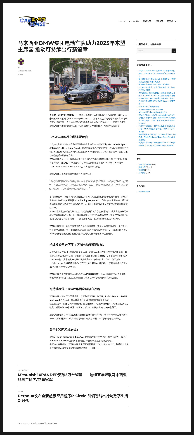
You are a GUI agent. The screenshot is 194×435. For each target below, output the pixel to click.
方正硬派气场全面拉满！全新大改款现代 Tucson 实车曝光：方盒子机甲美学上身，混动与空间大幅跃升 (157, 87)
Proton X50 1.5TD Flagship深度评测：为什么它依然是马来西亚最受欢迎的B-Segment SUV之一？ (157, 101)
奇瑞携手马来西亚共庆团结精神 (151, 109)
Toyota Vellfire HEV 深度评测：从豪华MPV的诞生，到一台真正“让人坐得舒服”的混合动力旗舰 (157, 73)
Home (122, 21)
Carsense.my (23, 423)
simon (20, 67)
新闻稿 (170, 21)
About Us (134, 21)
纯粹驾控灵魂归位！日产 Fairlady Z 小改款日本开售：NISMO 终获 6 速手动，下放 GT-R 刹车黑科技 (157, 129)
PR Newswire (144, 192)
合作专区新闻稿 (145, 164)
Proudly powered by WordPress (44, 423)
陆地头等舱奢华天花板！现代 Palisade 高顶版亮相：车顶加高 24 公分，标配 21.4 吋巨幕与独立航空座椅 (157, 120)
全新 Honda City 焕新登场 (149, 107)
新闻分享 (147, 21)
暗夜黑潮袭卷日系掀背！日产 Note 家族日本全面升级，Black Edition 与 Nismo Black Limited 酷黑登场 (157, 137)
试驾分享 (159, 21)
